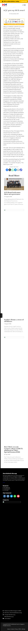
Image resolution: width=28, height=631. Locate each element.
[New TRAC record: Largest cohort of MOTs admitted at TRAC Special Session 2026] (14, 391)
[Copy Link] (21, 170)
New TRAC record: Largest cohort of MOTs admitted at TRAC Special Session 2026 (13, 449)
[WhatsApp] (14, 496)
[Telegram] (15, 170)
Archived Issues (7, 488)
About (8, 629)
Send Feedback (7, 618)
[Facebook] (7, 170)
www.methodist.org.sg (8, 616)
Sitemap (23, 629)
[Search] (23, 5)
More (4, 482)
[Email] (18, 170)
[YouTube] (18, 496)
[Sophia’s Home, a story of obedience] (14, 263)
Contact (12, 629)
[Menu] (25, 5)
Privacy (16, 629)
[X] (10, 170)
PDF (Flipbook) (7, 487)
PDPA (20, 629)
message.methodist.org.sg (9, 614)
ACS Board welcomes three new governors (12, 193)
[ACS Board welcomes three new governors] (14, 184)
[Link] (4, 5)
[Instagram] (8, 496)
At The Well (6, 490)
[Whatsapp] (12, 170)
